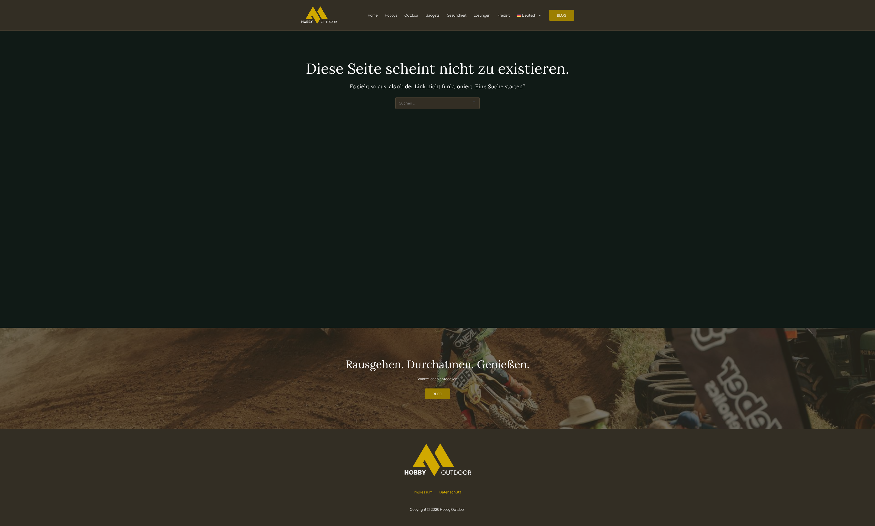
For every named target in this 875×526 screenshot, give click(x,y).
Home (373, 15)
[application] (538, 15)
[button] (561, 15)
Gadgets (433, 15)
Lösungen (482, 15)
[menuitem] (529, 15)
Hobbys (391, 15)
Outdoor (411, 15)
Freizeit (504, 15)
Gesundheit (456, 15)
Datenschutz (450, 492)
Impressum (423, 492)
